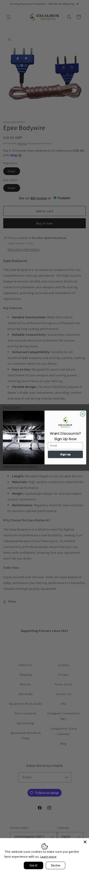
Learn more (48, 856)
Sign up (65, 454)
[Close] (85, 842)
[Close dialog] (82, 414)
